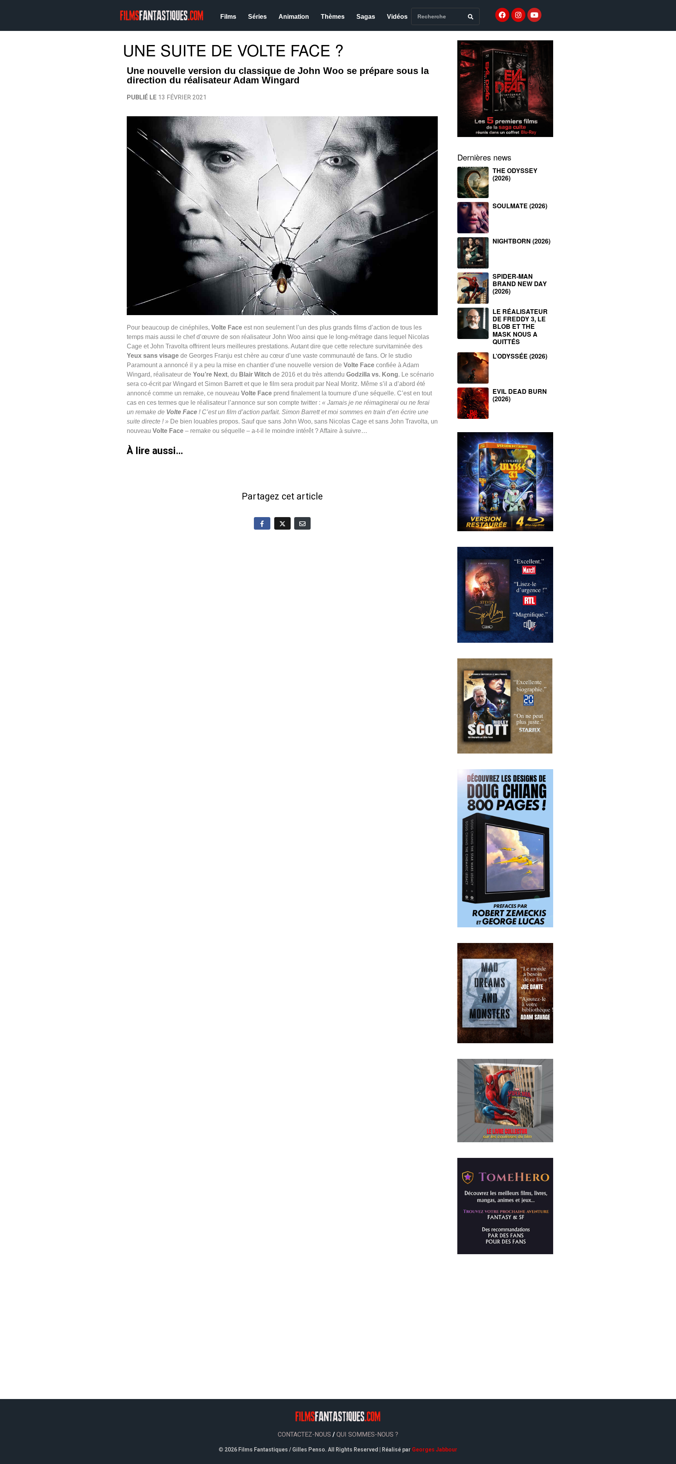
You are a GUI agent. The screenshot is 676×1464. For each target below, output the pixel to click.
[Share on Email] (302, 523)
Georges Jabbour (434, 1449)
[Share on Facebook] (262, 523)
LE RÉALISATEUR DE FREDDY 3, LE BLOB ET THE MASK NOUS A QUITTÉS (520, 326)
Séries (257, 16)
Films (228, 16)
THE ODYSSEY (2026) (515, 174)
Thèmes (333, 16)
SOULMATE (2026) (520, 205)
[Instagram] (518, 15)
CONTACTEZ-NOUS (304, 1434)
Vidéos (397, 16)
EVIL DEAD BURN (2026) (520, 395)
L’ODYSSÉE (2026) (520, 356)
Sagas (365, 16)
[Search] (470, 16)
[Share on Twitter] (282, 523)
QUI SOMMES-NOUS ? (367, 1434)
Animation (294, 16)
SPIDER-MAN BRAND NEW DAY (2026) (520, 284)
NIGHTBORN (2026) (521, 240)
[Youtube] (534, 15)
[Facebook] (502, 15)
